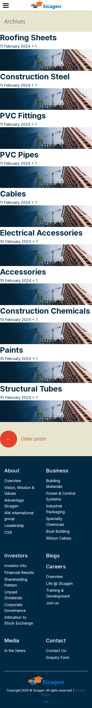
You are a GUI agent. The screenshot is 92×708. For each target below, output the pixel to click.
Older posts (26, 439)
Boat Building (58, 531)
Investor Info (15, 565)
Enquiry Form (57, 657)
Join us (52, 603)
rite (46, 701)
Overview (12, 480)
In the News (14, 650)
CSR (8, 532)
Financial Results (19, 572)
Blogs (53, 555)
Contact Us (56, 650)
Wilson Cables (58, 538)
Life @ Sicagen (59, 583)
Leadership (14, 525)
